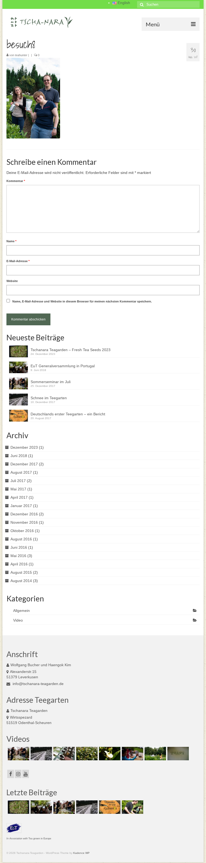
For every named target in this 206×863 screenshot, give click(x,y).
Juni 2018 (18, 456)
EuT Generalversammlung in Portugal (63, 366)
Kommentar (15, 181)
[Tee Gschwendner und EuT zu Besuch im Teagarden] (63, 753)
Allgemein (21, 610)
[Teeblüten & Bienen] (109, 753)
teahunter (21, 55)
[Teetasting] (131, 753)
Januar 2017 (21, 506)
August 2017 (21, 472)
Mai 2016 (18, 556)
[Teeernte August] (154, 753)
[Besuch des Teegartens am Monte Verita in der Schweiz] (177, 753)
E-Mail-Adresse (18, 261)
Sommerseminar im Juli (51, 382)
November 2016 (24, 522)
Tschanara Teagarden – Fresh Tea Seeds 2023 (71, 350)
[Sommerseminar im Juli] (17, 753)
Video (18, 620)
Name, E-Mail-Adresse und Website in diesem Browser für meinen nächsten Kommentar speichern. (82, 301)
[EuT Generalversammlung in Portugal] (40, 807)
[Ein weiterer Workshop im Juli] (131, 807)
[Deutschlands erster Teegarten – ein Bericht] (109, 807)
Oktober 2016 (22, 531)
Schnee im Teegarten (49, 398)
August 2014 (21, 581)
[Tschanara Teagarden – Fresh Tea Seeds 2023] (17, 807)
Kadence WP (81, 852)
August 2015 (21, 572)
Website (12, 281)
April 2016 (19, 564)
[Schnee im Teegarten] (40, 753)
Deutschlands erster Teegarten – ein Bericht (68, 414)
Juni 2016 (18, 547)
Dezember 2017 (24, 464)
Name (11, 241)
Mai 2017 (18, 489)
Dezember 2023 (24, 447)
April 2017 (19, 497)
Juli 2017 (18, 481)
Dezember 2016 (24, 514)
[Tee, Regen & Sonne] (86, 753)
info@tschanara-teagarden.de (38, 684)
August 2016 (21, 539)
